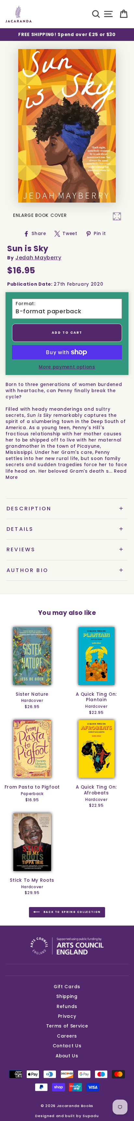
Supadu (91, 1115)
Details (20, 529)
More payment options (67, 367)
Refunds (67, 1006)
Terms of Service (67, 1026)
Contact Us (67, 1046)
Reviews (21, 549)
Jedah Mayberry (38, 257)
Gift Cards (67, 987)
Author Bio (27, 570)
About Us (67, 1056)
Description (29, 508)
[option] (67, 34)
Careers (67, 1036)
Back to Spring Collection (71, 912)
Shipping (66, 996)
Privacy (67, 1016)
